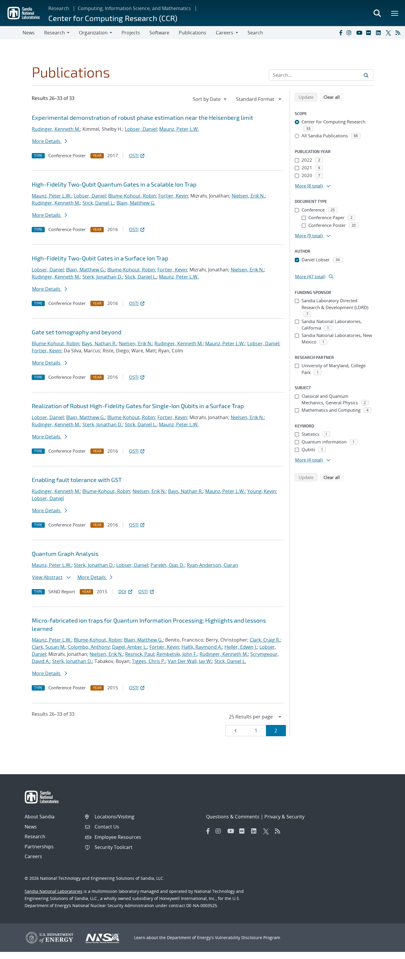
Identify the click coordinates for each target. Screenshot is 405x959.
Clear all (333, 97)
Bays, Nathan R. (99, 343)
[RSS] (399, 32)
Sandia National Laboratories (53, 891)
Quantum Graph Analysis (65, 553)
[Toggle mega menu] (394, 13)
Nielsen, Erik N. (248, 196)
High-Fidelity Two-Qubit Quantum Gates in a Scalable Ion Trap (114, 184)
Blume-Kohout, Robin (132, 196)
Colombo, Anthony (89, 647)
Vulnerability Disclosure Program (247, 937)
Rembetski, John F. (177, 654)
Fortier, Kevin (173, 196)
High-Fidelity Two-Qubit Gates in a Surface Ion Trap (100, 258)
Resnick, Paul (139, 654)
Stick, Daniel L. (98, 203)
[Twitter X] (389, 32)
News (29, 32)
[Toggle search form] (377, 13)
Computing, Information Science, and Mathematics (134, 8)
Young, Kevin (261, 491)
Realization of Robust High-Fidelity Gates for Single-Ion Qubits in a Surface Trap (138, 405)
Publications (192, 32)
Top (387, 952)
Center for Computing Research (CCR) (112, 18)
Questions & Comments (232, 816)
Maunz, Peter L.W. (179, 129)
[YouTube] (359, 32)
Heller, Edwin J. (240, 647)
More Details (47, 141)
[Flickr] (369, 32)
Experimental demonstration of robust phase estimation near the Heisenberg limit (142, 117)
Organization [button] (93, 32)
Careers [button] (224, 32)
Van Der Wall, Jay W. (190, 661)
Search (255, 32)
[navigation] (210, 99)
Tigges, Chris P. (148, 661)
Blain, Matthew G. (136, 203)
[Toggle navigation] (11, 32)
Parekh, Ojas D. (167, 565)
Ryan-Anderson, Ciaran (212, 565)
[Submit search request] (366, 75)
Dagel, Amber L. (129, 647)
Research (58, 8)
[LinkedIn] (379, 32)
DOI (122, 591)
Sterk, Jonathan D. (102, 276)
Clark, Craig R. (265, 640)
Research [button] (54, 32)
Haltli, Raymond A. (201, 647)
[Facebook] (340, 32)
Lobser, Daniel (141, 129)
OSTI (133, 155)
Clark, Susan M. (49, 647)
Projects (131, 32)
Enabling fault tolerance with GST (77, 479)
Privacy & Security (284, 816)
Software (159, 32)
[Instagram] (350, 32)
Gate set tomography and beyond (76, 331)
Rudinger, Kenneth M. (56, 129)
